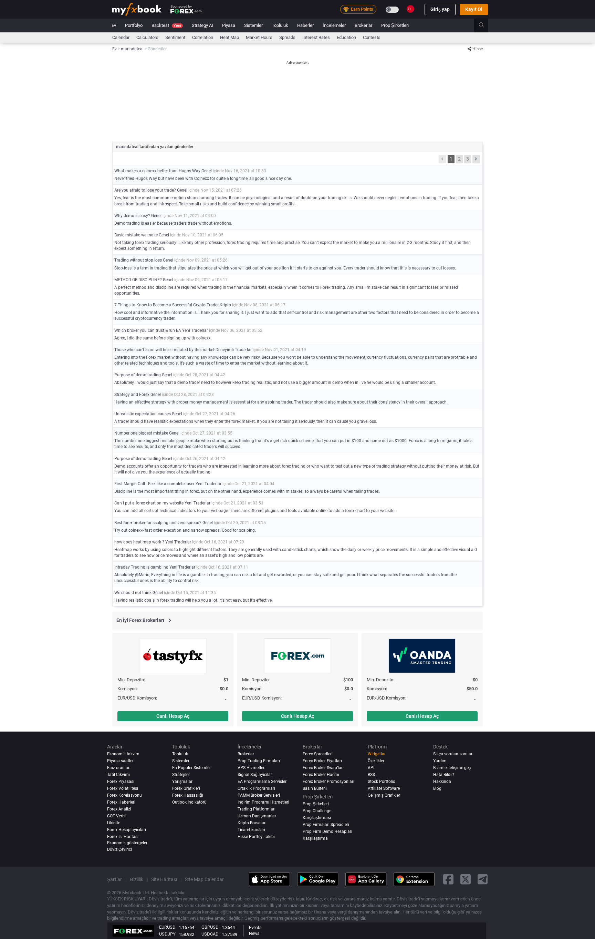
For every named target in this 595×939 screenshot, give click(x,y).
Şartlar (114, 879)
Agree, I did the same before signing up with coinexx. (162, 338)
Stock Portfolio (381, 781)
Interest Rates (316, 37)
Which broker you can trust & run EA (148, 330)
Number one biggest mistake (141, 433)
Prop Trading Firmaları (259, 760)
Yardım (440, 760)
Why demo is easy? (132, 215)
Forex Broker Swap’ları (323, 767)
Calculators (147, 37)
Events (255, 927)
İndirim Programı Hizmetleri (263, 802)
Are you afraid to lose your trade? (145, 190)
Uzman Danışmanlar (257, 816)
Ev (114, 25)
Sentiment (175, 37)
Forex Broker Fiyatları (322, 760)
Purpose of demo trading (137, 374)
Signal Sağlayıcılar (255, 774)
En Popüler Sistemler (191, 767)
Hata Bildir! (443, 774)
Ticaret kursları (251, 829)
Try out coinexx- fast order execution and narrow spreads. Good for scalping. (185, 530)
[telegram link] (483, 880)
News (254, 933)
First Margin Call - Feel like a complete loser (154, 483)
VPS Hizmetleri (251, 767)
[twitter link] (465, 880)
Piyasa (228, 25)
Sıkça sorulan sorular (452, 754)
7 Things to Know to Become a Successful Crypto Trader (166, 305)
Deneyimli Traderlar (234, 349)
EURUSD (167, 927)
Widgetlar (377, 754)
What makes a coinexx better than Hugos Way (157, 171)
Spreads (287, 37)
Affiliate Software (384, 788)
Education (346, 37)
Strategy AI (202, 25)
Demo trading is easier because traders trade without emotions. (173, 223)
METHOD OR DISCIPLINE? (138, 279)
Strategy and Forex (132, 394)
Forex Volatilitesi (122, 788)
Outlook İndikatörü (189, 802)
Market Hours (259, 37)
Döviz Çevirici (119, 849)
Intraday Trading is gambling (141, 567)
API (371, 767)
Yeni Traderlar (195, 330)
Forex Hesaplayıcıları (126, 829)
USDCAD (210, 934)
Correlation (202, 37)
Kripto (225, 305)
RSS (371, 774)
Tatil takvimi (118, 774)
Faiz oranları (119, 767)
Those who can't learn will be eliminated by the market (164, 349)
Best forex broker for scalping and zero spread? (157, 522)
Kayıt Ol (473, 9)
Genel (206, 171)
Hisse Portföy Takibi (256, 836)
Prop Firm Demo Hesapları (327, 831)
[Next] (476, 159)
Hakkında (442, 781)
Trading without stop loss (138, 260)
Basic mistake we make (136, 235)
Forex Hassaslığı (187, 795)
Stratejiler (181, 774)
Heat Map (229, 37)
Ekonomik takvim (123, 754)
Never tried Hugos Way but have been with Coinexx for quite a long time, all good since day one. (203, 178)
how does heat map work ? (139, 542)
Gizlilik (136, 879)
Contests (371, 37)
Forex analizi (119, 809)
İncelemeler (334, 25)
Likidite (113, 822)
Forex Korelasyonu (124, 795)
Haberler (305, 25)
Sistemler (253, 25)
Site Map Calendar (204, 879)
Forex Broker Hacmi (321, 774)
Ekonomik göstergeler (127, 842)
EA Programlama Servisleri (263, 781)
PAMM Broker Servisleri (259, 795)
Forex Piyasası (120, 781)
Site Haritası (164, 879)
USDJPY (167, 934)
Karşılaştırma (315, 838)
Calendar (120, 37)
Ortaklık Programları (256, 788)
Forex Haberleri (121, 802)
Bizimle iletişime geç (452, 767)
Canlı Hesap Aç (172, 716)
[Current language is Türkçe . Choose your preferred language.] (410, 9)
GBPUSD (210, 927)
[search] (485, 25)
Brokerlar (363, 25)
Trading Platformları (256, 809)
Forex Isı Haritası (122, 836)
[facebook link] (448, 880)
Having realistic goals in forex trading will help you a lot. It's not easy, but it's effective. (193, 600)
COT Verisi (116, 816)
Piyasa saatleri (121, 760)
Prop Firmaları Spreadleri (326, 824)
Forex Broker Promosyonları (328, 781)
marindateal (127, 146)
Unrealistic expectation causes (142, 413)
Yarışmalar (182, 781)
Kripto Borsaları (252, 822)
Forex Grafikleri (186, 788)
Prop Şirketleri (395, 25)
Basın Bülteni (315, 788)
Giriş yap (440, 9)
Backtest (166, 25)
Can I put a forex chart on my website (149, 503)
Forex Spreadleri (318, 754)
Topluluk (280, 25)
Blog (437, 788)
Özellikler (376, 760)
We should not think (133, 592)
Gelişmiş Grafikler (384, 795)
